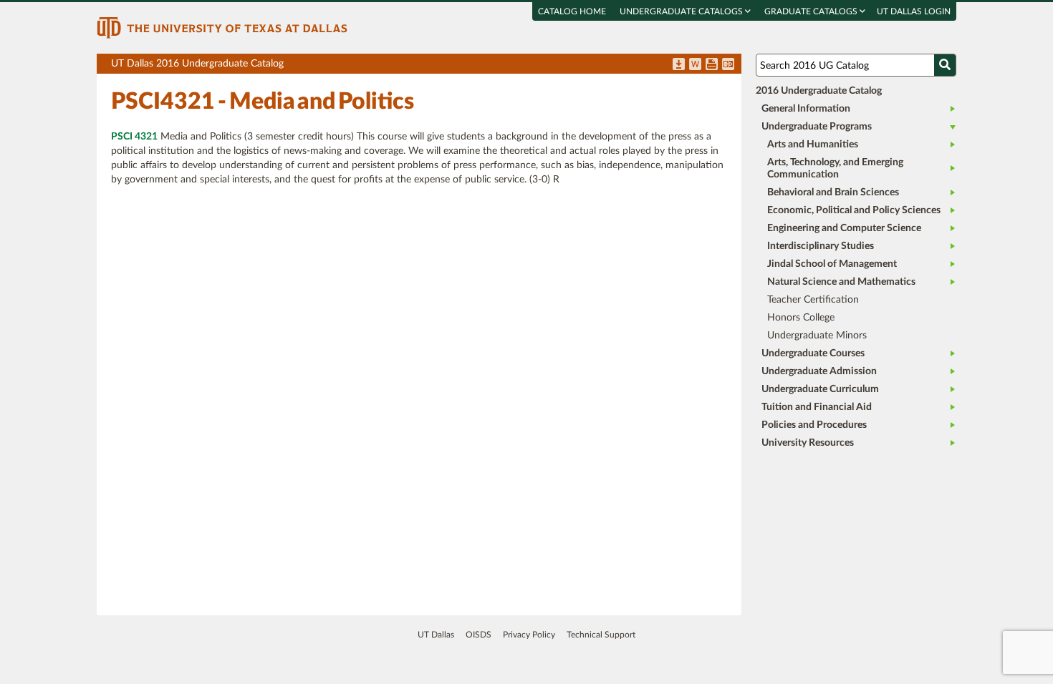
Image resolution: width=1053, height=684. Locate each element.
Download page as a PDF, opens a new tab (679, 65)
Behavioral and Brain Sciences (833, 192)
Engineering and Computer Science (844, 228)
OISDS (478, 634)
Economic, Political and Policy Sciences (854, 210)
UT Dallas (436, 634)
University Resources (807, 443)
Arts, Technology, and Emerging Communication (835, 168)
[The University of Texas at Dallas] (222, 27)
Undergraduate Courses (813, 353)
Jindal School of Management (832, 264)
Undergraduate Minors (817, 336)
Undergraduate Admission (819, 371)
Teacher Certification (813, 300)
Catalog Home (572, 11)
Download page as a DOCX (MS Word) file (695, 65)
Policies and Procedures (814, 425)
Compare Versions (728, 65)
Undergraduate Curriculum (820, 389)
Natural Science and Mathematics (841, 282)
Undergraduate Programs (816, 127)
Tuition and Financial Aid (816, 407)
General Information (805, 109)
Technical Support (601, 634)
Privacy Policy (529, 634)
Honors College (801, 318)
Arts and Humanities (812, 145)
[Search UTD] (945, 65)
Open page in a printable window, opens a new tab (712, 65)
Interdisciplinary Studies (820, 246)
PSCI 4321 (134, 137)
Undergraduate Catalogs (682, 11)
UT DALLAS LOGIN (914, 11)
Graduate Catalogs (812, 11)
